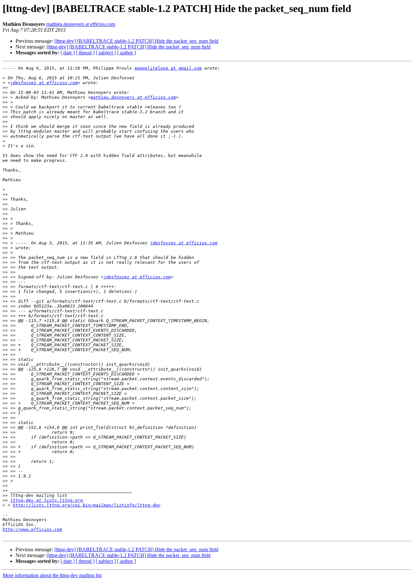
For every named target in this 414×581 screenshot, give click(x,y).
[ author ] (126, 52)
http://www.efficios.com (32, 529)
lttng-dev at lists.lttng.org (46, 500)
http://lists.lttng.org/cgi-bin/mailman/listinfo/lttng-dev (86, 505)
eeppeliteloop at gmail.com (168, 68)
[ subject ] (106, 52)
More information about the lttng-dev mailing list (52, 575)
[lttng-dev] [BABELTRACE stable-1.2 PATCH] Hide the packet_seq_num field (136, 41)
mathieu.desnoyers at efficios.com (80, 24)
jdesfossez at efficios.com (44, 82)
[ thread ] (85, 52)
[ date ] (67, 52)
